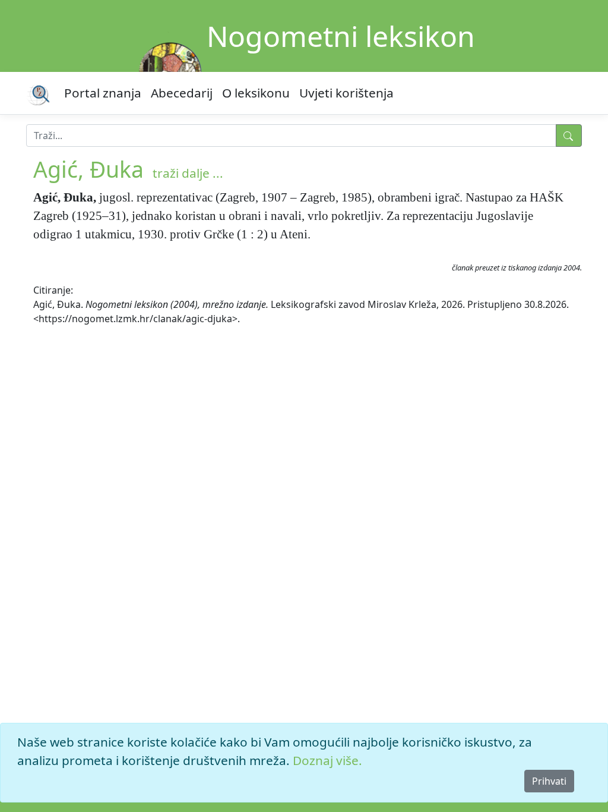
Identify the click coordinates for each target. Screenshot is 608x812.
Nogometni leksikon (341, 36)
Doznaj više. (327, 760)
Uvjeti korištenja (346, 92)
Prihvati (549, 781)
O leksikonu (256, 92)
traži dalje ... (188, 173)
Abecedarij (182, 92)
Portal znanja (102, 92)
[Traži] (569, 135)
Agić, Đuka (88, 169)
